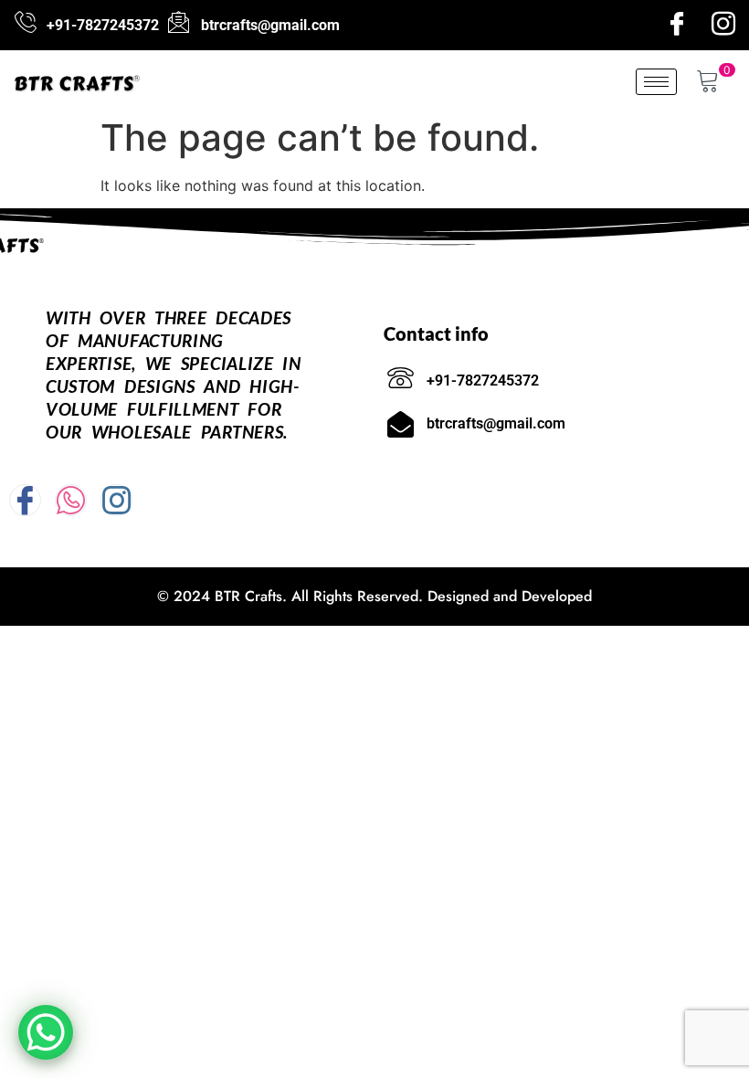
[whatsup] (71, 500)
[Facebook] (677, 25)
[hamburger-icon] (656, 82)
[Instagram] (723, 25)
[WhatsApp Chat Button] (45, 1032)
